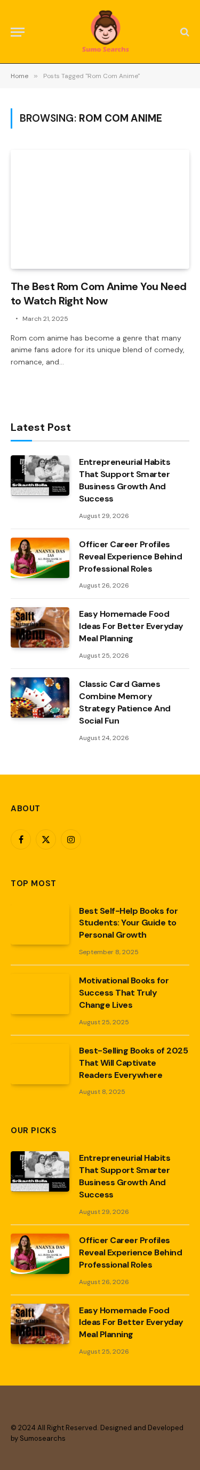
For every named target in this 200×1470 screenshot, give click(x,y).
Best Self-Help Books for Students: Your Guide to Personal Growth (128, 923)
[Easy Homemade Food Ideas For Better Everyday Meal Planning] (40, 627)
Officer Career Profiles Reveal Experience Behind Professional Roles (130, 556)
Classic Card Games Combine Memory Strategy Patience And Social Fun (125, 702)
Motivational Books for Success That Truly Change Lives (124, 992)
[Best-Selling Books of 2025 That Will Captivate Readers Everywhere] (40, 1064)
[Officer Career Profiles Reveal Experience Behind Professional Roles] (40, 558)
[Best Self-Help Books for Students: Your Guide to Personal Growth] (40, 924)
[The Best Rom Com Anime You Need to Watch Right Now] (100, 209)
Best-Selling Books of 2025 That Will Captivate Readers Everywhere (133, 1063)
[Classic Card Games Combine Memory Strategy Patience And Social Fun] (40, 697)
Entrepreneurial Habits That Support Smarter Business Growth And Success (124, 480)
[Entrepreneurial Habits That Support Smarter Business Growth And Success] (40, 475)
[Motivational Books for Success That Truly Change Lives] (40, 994)
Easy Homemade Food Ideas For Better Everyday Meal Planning (131, 626)
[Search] (183, 32)
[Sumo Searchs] (105, 32)
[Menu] (18, 32)
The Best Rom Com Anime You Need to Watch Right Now (98, 293)
